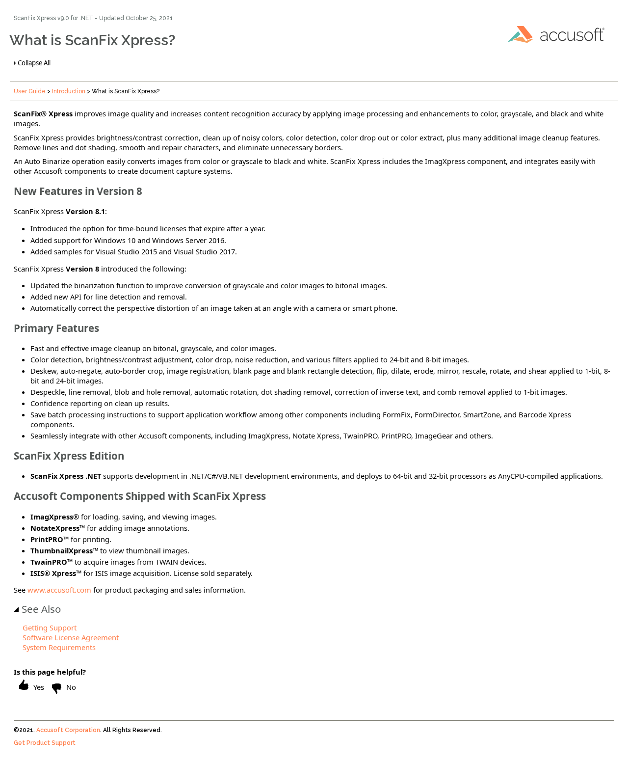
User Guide (30, 91)
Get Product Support (45, 742)
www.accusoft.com (59, 590)
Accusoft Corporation (68, 730)
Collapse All (34, 62)
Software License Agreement (71, 637)
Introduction (68, 91)
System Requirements (59, 647)
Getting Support (50, 627)
